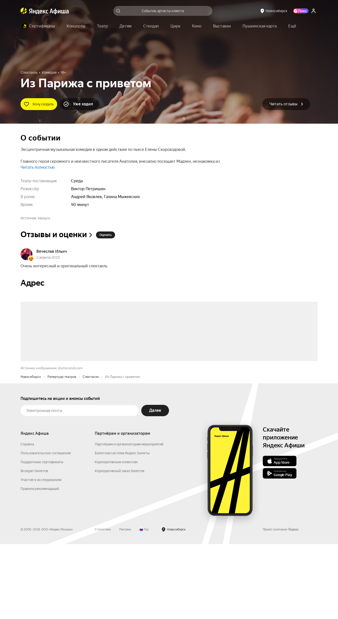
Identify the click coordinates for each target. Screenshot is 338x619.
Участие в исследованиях (41, 555)
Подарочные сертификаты (42, 537)
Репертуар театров (62, 452)
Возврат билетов (34, 546)
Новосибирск (31, 452)
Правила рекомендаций (40, 564)
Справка (27, 519)
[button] (292, 26)
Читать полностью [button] (38, 167)
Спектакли (91, 452)
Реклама (125, 604)
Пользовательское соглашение (46, 528)
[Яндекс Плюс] (301, 10)
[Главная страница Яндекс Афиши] (24, 11)
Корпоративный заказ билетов (120, 546)
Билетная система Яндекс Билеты (122, 528)
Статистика (103, 604)
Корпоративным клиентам (116, 537)
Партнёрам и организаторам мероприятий (129, 519)
